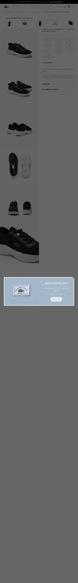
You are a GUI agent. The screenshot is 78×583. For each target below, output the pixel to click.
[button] (74, 277)
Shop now (56, 299)
